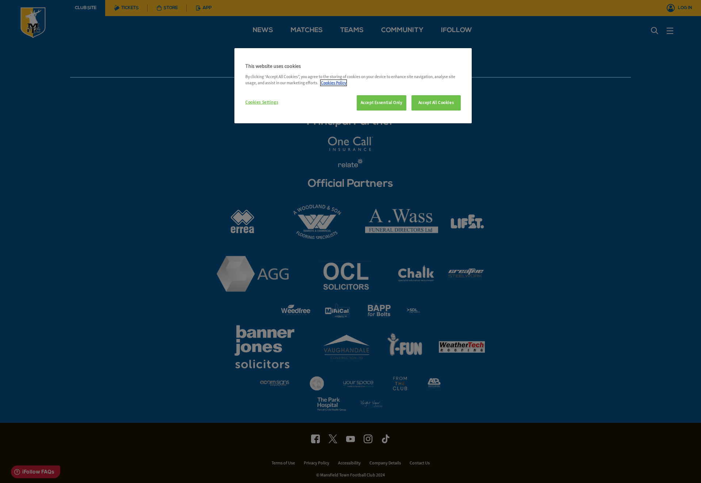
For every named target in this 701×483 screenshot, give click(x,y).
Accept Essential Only (381, 102)
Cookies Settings (261, 102)
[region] (353, 85)
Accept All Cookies (436, 102)
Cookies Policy (333, 82)
